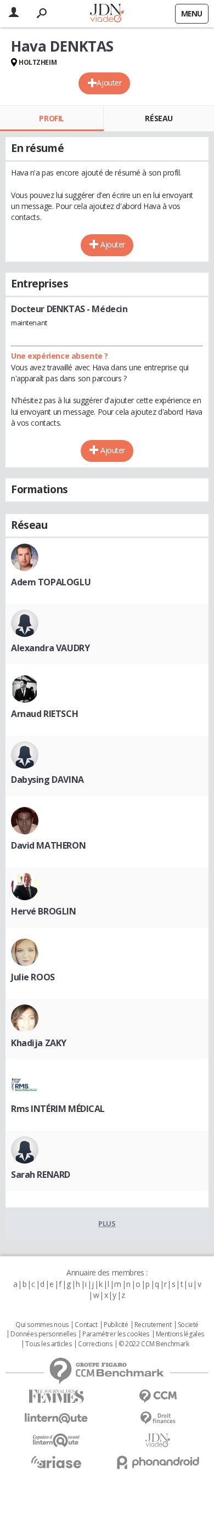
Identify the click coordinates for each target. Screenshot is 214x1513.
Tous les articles (48, 1344)
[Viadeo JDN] (158, 1440)
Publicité (116, 1325)
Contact (86, 1325)
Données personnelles (43, 1334)
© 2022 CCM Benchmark (154, 1344)
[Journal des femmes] (56, 1396)
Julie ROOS (33, 977)
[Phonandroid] (158, 1462)
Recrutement (152, 1325)
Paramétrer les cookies (115, 1334)
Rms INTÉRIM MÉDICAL (58, 1109)
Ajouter (109, 82)
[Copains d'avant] (56, 1440)
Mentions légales (180, 1334)
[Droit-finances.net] (158, 1418)
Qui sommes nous (42, 1325)
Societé (188, 1325)
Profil (51, 118)
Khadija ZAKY (38, 1043)
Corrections (95, 1344)
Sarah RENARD (40, 1174)
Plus (106, 1223)
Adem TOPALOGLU (51, 582)
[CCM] (158, 1396)
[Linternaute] (56, 1418)
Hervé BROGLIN (43, 911)
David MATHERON (48, 845)
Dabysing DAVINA (47, 780)
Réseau (158, 118)
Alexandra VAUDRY (50, 648)
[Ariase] (56, 1462)
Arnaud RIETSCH (44, 714)
